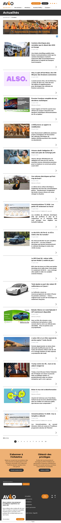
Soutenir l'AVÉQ (37, 7)
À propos (47, 7)
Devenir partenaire (30, 507)
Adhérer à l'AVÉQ (45, 470)
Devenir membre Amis (16, 470)
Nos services (17, 7)
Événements (28, 499)
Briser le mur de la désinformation (43, 389)
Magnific (35, 513)
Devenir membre (36, 3)
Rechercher (26, 484)
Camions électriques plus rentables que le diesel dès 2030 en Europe (43, 45)
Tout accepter (20, 519)
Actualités (27, 496)
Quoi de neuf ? (7, 7)
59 (45, 441)
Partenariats (28, 504)
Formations (28, 502)
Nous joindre (45, 496)
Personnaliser (6, 519)
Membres (27, 7)
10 (42, 441)
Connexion (45, 3)
